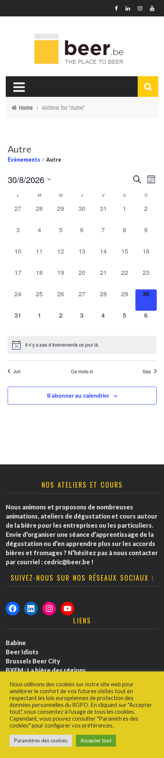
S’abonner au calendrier (78, 395)
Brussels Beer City (33, 661)
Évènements (24, 159)
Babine (16, 642)
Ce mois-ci (82, 371)
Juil (17, 371)
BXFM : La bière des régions (46, 670)
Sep (147, 371)
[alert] (82, 345)
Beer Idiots (22, 651)
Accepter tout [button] (95, 740)
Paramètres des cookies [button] (41, 740)
